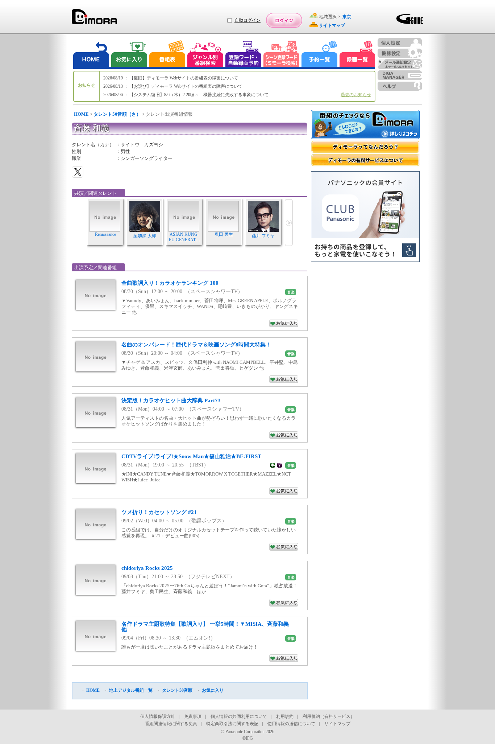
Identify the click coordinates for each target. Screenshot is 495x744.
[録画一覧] (357, 54)
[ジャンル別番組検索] (205, 54)
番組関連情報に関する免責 (171, 723)
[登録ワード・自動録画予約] (243, 54)
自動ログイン (247, 20)
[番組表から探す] (167, 54)
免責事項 (192, 716)
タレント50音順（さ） (117, 114)
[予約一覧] (319, 54)
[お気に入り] (129, 54)
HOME (81, 114)
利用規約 (285, 716)
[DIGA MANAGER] (400, 75)
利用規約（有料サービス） (329, 716)
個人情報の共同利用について (239, 716)
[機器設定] (400, 53)
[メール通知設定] (400, 64)
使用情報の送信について (291, 723)
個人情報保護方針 (157, 716)
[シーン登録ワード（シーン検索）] (281, 54)
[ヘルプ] (400, 86)
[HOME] (91, 54)
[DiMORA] (94, 19)
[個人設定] (400, 42)
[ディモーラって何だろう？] (365, 146)
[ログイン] (284, 20)
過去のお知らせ (356, 94)
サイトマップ (337, 723)
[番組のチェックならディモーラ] (365, 125)
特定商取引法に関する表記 (232, 723)
